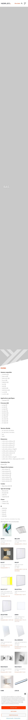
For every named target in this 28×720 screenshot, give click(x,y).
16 (2, 646)
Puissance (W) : (4, 544)
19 (4, 646)
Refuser (13, 711)
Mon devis (17, 3)
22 (24, 569)
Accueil (2, 519)
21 (7, 646)
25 (17, 621)
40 (25, 594)
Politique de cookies (9, 718)
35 (24, 544)
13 (11, 645)
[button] (25, 694)
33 (17, 570)
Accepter (13, 707)
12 (24, 620)
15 (23, 569)
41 (25, 544)
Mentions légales (17, 718)
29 (9, 620)
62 (10, 672)
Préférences (13, 715)
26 (26, 569)
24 (20, 648)
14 (9, 567)
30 (9, 544)
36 (18, 570)
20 (15, 621)
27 (22, 544)
